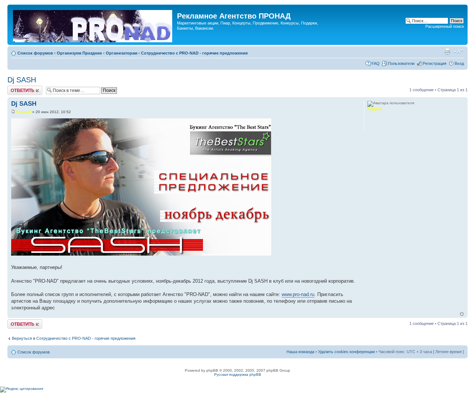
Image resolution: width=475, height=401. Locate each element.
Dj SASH (21, 80)
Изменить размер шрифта (458, 51)
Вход (459, 63)
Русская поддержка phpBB (237, 374)
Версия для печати (447, 51)
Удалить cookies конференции (346, 351)
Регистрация (434, 63)
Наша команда (300, 351)
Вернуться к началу (462, 314)
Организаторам (121, 53)
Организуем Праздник (79, 53)
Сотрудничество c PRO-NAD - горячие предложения (194, 53)
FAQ (375, 63)
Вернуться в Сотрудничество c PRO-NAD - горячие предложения (73, 338)
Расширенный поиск (444, 26)
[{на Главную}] (93, 24)
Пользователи (401, 63)
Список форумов (35, 53)
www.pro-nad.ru (298, 294)
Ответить (16, 88)
